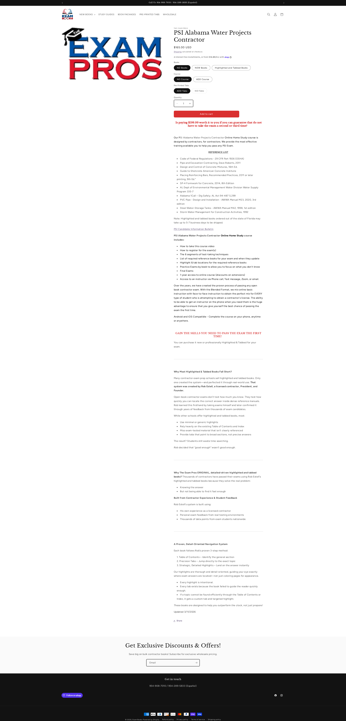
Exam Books (137, 720)
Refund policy (168, 719)
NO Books (182, 68)
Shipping (178, 52)
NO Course (183, 79)
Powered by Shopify (151, 720)
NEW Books (201, 68)
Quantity (178, 97)
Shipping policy (214, 719)
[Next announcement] (284, 3)
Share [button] (179, 621)
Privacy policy (182, 719)
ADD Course (202, 79)
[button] (87, 14)
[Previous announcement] (62, 3)
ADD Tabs (182, 91)
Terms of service (198, 719)
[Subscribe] (196, 662)
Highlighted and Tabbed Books (231, 68)
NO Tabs (201, 91)
